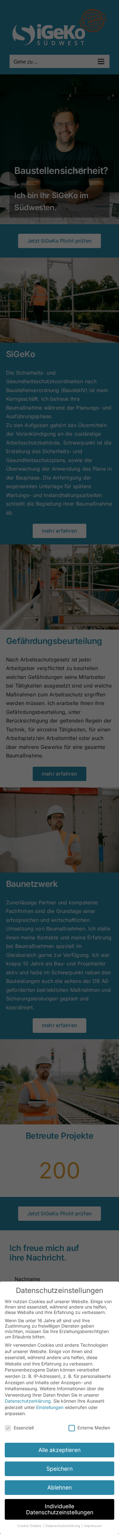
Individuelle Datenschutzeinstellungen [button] (59, 1509)
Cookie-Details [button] (29, 1526)
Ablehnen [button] (59, 1487)
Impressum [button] (93, 1526)
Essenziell (24, 1427)
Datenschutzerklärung (28, 1401)
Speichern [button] (59, 1468)
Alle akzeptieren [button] (59, 1450)
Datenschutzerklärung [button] (63, 1526)
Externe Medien (93, 1427)
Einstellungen (49, 1407)
